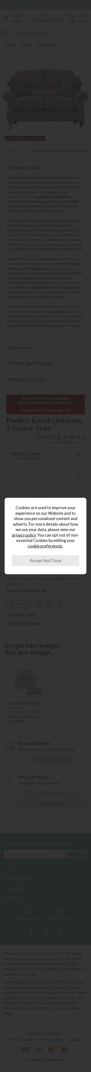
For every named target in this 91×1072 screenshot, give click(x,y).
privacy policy (24, 535)
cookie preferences (45, 546)
